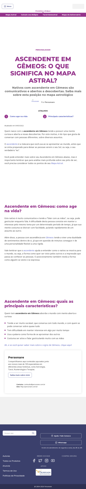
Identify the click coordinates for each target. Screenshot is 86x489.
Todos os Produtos (11, 461)
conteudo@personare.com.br (34, 384)
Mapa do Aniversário (71, 15)
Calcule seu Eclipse (29, 15)
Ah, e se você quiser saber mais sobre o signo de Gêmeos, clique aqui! (38, 345)
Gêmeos (50, 237)
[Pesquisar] (33, 433)
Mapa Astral (11, 15)
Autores (6, 456)
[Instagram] (46, 460)
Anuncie (6, 466)
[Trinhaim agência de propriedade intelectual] (43, 475)
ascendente (12, 144)
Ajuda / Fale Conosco (62, 436)
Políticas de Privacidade (14, 476)
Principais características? (60, 116)
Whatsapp (62, 442)
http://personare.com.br (29, 387)
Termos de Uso (10, 471)
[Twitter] (40, 460)
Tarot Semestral (50, 15)
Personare (50, 102)
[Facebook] (34, 460)
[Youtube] (53, 460)
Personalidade (43, 50)
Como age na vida (18, 116)
